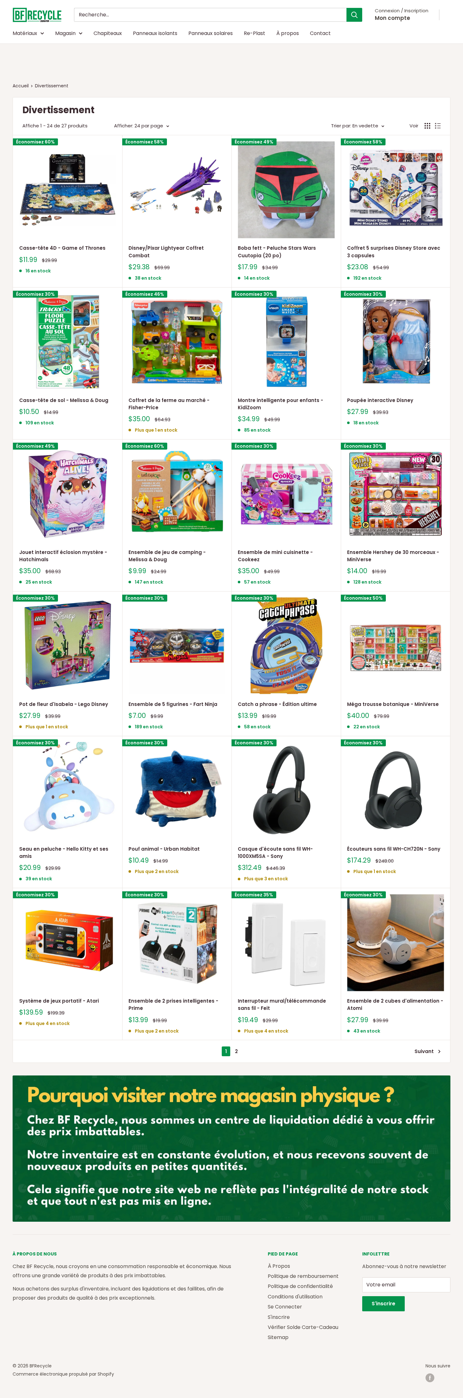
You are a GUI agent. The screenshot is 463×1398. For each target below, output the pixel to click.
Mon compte (392, 18)
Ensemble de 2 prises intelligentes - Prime (173, 1004)
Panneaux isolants (155, 33)
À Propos (279, 1266)
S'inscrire (279, 1317)
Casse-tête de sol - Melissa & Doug (63, 400)
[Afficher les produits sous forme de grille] (427, 126)
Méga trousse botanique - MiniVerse (393, 704)
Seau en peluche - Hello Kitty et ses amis (63, 852)
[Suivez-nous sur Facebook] (430, 1377)
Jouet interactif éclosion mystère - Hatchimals (63, 556)
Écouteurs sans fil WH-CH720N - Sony (393, 849)
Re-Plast (254, 33)
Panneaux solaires (210, 33)
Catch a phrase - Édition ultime (277, 704)
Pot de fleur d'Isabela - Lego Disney (63, 704)
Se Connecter (285, 1306)
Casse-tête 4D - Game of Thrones (62, 248)
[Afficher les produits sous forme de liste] (438, 126)
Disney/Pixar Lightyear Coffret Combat (166, 252)
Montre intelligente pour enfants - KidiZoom (280, 404)
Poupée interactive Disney (380, 400)
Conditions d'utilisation (295, 1296)
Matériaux (25, 33)
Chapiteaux (108, 33)
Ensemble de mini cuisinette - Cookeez (275, 556)
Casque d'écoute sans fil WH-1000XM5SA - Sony (275, 852)
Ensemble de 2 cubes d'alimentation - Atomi (395, 1004)
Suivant (424, 1051)
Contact (320, 33)
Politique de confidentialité (300, 1286)
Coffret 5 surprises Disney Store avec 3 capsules (393, 252)
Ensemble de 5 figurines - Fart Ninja (173, 704)
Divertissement (51, 86)
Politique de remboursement (303, 1276)
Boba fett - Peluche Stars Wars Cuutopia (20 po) (277, 252)
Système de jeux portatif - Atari (59, 1001)
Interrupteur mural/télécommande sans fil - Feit (282, 1004)
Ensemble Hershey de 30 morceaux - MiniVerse (393, 556)
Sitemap (278, 1337)
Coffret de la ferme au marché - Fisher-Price (169, 404)
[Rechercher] (354, 15)
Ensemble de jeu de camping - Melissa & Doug (167, 556)
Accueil (21, 86)
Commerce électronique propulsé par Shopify (63, 1374)
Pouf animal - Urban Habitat (164, 849)
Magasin (65, 33)
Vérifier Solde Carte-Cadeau (303, 1327)
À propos (287, 33)
